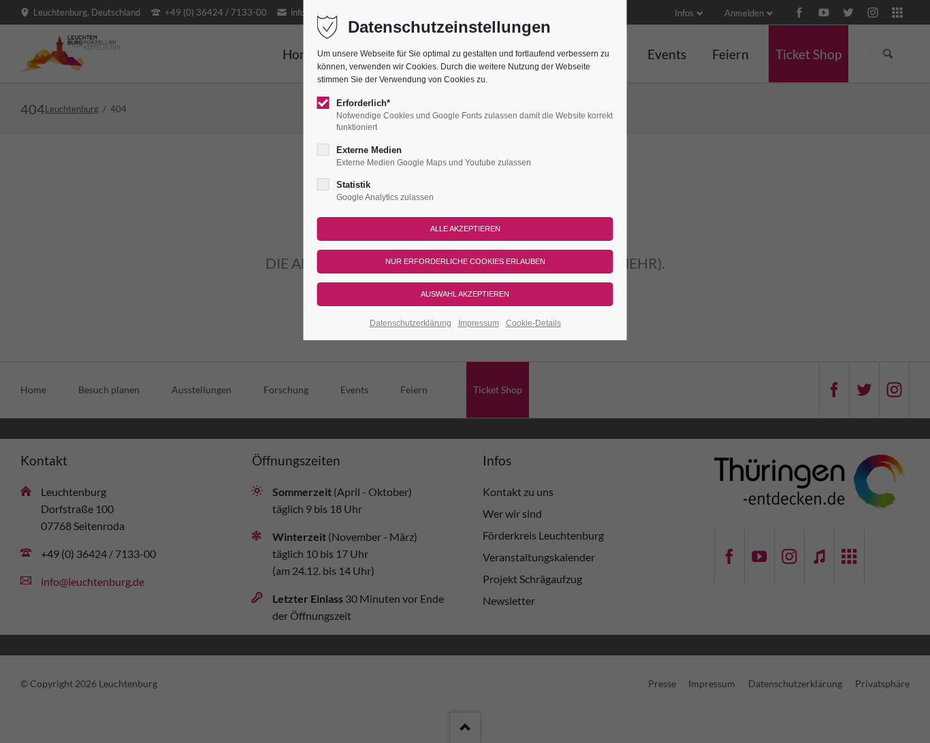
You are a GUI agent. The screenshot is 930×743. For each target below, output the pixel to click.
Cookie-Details (533, 323)
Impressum (478, 323)
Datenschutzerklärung (410, 323)
